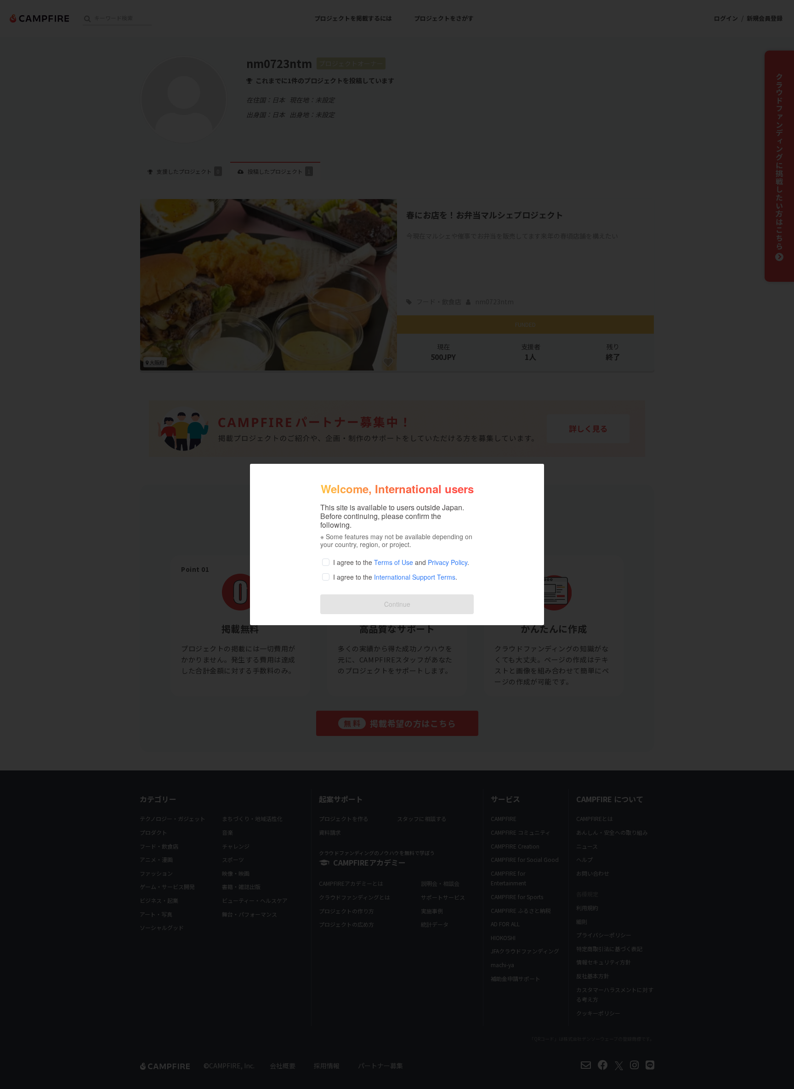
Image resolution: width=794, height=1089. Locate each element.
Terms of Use (393, 562)
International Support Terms (414, 577)
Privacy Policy (447, 562)
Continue (397, 604)
